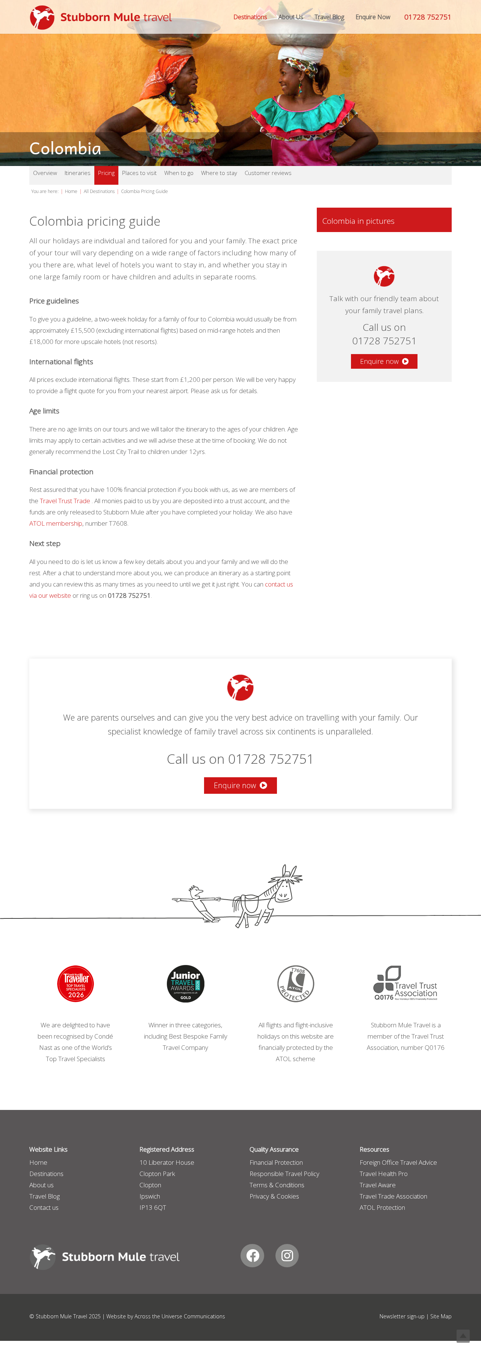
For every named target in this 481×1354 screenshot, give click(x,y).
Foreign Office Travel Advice (398, 1162)
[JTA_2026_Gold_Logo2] (185, 984)
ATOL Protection (382, 1207)
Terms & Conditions (277, 1185)
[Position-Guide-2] (295, 984)
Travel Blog (44, 1196)
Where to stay (219, 172)
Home (38, 1162)
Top (463, 1336)
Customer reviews (268, 172)
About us (41, 1185)
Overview (45, 172)
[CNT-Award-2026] (75, 984)
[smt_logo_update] (101, 18)
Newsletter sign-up (402, 1316)
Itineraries (78, 172)
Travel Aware (378, 1185)
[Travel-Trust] (406, 984)
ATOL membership (55, 523)
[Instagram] (287, 1256)
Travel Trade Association (393, 1196)
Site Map (441, 1316)
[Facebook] (252, 1256)
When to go (179, 172)
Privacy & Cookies (274, 1196)
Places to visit (139, 172)
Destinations (46, 1173)
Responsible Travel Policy (284, 1173)
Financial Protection (276, 1162)
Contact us (44, 1207)
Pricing (106, 172)
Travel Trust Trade (65, 500)
